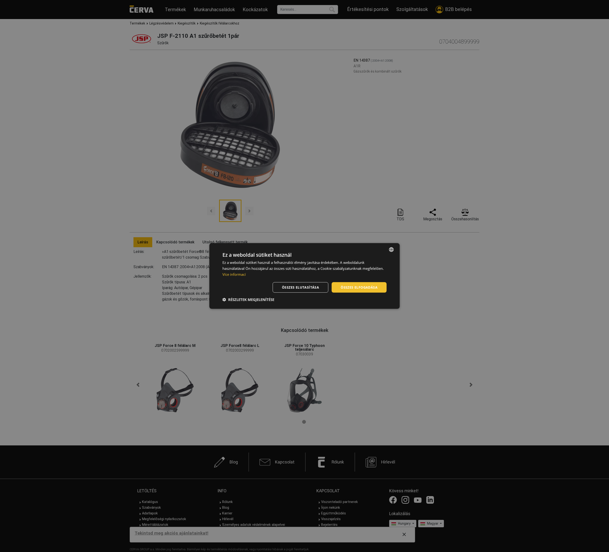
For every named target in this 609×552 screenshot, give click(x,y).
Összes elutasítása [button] (300, 287)
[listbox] (391, 249)
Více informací (234, 274)
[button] (248, 299)
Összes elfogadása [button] (359, 287)
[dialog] (304, 276)
